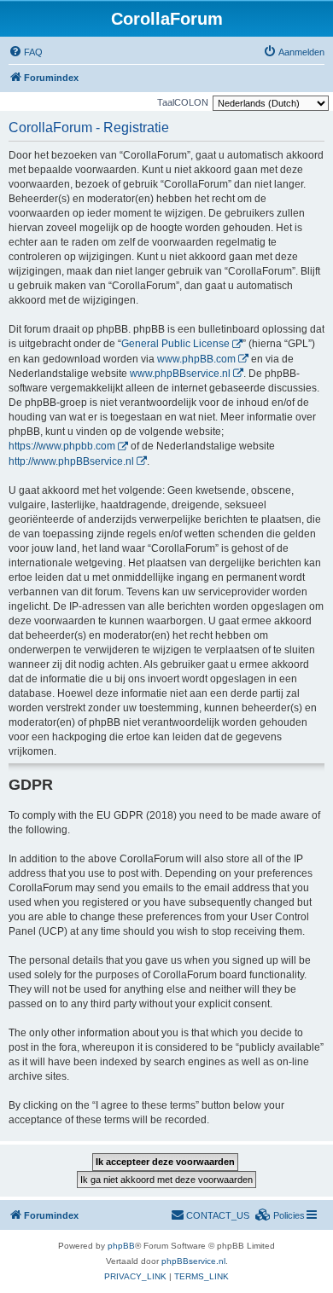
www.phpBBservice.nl (180, 374)
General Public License (175, 344)
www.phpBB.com (196, 359)
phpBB (121, 1245)
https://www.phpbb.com (62, 446)
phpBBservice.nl (193, 1261)
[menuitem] (26, 52)
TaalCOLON (182, 102)
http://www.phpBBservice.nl (71, 461)
